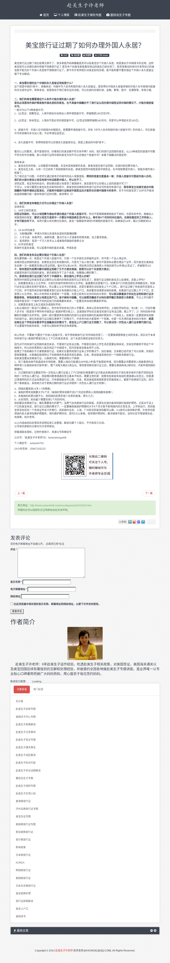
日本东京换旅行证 (26, 885)
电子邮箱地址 (18, 589)
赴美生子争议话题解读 (28, 770)
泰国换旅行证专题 (26, 824)
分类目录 (22, 689)
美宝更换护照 (23, 893)
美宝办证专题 (23, 816)
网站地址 (15, 596)
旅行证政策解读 (24, 901)
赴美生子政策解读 (26, 724)
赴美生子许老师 (64, 950)
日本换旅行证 (23, 855)
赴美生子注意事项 (26, 732)
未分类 (77, 55)
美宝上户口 (22, 908)
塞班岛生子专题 (120, 15)
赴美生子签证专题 (26, 739)
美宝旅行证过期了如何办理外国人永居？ (85, 44)
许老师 (88, 55)
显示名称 (16, 582)
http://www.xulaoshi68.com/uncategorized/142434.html (60, 505)
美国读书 (21, 916)
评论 (13, 549)
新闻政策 (21, 847)
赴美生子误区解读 (26, 755)
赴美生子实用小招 (26, 793)
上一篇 (21, 493)
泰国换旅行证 (23, 878)
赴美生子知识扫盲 (26, 762)
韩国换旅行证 (23, 870)
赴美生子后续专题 (26, 709)
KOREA (20, 862)
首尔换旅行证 (23, 839)
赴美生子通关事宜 (26, 747)
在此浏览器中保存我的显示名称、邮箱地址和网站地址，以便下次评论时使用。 (57, 604)
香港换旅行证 (23, 801)
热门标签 (38, 689)
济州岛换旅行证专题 (27, 808)
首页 (45, 15)
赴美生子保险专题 (89, 15)
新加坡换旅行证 (24, 832)
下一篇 (149, 493)
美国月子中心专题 (26, 716)
